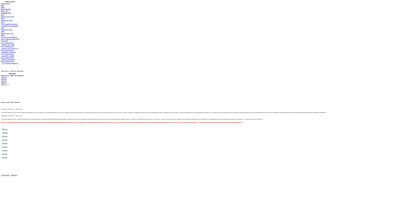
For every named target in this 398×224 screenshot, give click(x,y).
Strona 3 (4, 79)
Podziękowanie (6, 13)
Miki (2, 5)
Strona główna (5, 3)
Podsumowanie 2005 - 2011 (6, 10)
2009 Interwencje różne (7, 29)
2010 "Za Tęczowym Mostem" (9, 23)
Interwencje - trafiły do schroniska (12, 75)
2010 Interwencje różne (7, 19)
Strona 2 (4, 77)
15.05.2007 (4, 41)
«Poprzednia (5, 175)
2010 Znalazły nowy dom (7, 16)
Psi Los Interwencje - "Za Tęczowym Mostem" (9, 62)
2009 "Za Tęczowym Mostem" (9, 36)
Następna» (14, 175)
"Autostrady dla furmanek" (10, 26)
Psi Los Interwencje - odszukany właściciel (8, 51)
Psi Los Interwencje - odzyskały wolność (7, 55)
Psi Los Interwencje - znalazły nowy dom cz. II (9, 47)
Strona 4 (4, 81)
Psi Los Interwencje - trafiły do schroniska (8, 58)
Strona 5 (4, 83)
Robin (3, 7)
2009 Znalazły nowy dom (7, 32)
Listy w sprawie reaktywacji (10, 39)
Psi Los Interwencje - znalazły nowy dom (8, 44)
